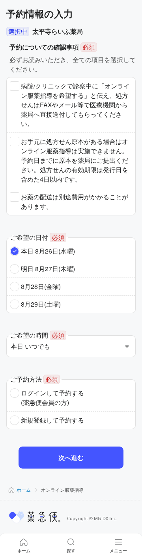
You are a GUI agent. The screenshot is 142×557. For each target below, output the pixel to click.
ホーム (24, 489)
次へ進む (71, 457)
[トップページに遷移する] (35, 517)
